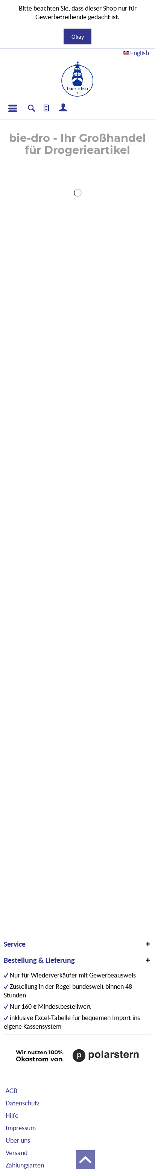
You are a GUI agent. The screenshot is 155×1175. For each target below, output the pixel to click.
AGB (11, 1090)
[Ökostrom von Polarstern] (77, 1055)
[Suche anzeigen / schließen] (31, 109)
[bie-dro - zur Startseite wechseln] (77, 79)
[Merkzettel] (46, 108)
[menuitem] (12, 108)
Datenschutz (23, 1103)
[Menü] (12, 108)
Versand (16, 1152)
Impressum (21, 1127)
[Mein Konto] (63, 108)
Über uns (18, 1140)
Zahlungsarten (25, 1165)
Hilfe (12, 1115)
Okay (77, 36)
